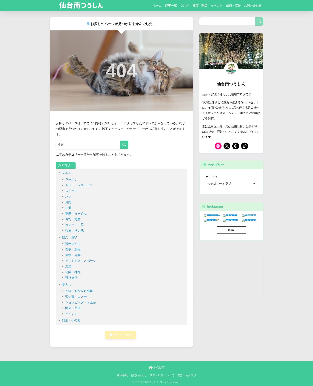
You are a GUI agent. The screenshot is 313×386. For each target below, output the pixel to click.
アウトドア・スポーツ (80, 260)
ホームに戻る (122, 335)
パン (68, 196)
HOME (159, 368)
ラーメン (71, 179)
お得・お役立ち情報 (79, 291)
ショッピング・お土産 (80, 302)
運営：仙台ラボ (186, 375)
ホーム (157, 5)
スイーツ (71, 191)
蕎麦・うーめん (76, 213)
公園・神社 (73, 272)
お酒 (68, 208)
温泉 (68, 266)
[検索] (124, 145)
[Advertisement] (231, 273)
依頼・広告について (162, 375)
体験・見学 (73, 255)
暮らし (66, 284)
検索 (259, 21)
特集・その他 (74, 230)
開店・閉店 (200, 5)
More (231, 229)
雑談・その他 (71, 320)
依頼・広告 (233, 5)
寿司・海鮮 (73, 219)
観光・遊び (69, 237)
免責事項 (122, 375)
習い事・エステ (76, 297)
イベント (216, 5)
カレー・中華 (74, 225)
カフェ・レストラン (79, 185)
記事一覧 (171, 5)
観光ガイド (73, 243)
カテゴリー (213, 176)
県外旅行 (71, 277)
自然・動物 (73, 249)
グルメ (184, 5)
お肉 (68, 202)
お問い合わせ (253, 5)
